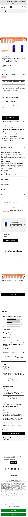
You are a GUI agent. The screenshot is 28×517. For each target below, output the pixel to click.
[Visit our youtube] (15, 469)
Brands (7, 14)
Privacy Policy (15, 504)
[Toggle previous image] (1, 30)
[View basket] (25, 7)
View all (23, 74)
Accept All (13, 514)
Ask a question (13, 67)
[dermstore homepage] (13, 7)
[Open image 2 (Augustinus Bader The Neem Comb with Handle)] (13, 48)
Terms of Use (22, 504)
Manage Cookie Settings (13, 506)
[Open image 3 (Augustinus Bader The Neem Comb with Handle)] (22, 48)
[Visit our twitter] (8, 469)
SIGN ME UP (13, 462)
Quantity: (4, 107)
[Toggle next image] (26, 30)
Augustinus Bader (15, 14)
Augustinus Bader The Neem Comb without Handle (13, 281)
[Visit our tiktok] (18, 469)
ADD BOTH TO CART (10, 241)
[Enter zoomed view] (24, 40)
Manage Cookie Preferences (13, 480)
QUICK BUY (13, 294)
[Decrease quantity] (4, 111)
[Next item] (24, 276)
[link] (22, 7)
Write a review (5, 67)
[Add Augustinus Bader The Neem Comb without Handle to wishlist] (22, 257)
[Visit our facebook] (5, 469)
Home (3, 14)
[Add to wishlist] (22, 118)
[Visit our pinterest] (21, 469)
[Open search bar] (4, 7)
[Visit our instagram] (12, 469)
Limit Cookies (13, 510)
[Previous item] (2, 276)
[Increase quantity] (13, 111)
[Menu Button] (1, 7)
